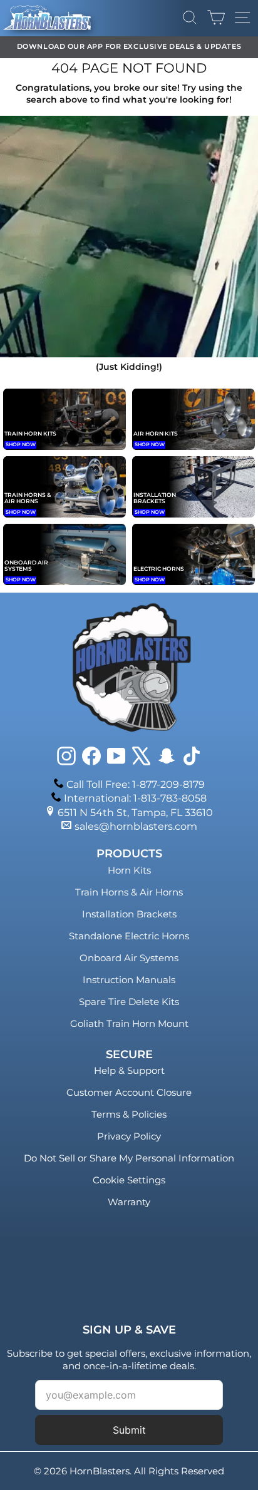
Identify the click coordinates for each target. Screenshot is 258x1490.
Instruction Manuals (129, 980)
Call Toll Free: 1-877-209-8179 (135, 784)
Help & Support (129, 1070)
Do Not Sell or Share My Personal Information (129, 1158)
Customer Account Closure (129, 1092)
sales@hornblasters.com (136, 826)
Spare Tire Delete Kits (129, 1002)
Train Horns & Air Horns (129, 892)
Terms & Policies (129, 1114)
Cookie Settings (129, 1180)
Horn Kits (129, 870)
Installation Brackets (129, 914)
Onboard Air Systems (129, 958)
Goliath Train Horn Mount (129, 1023)
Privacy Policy (129, 1136)
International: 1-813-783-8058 (135, 798)
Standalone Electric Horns (129, 936)
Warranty (129, 1202)
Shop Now (21, 444)
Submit (129, 1430)
